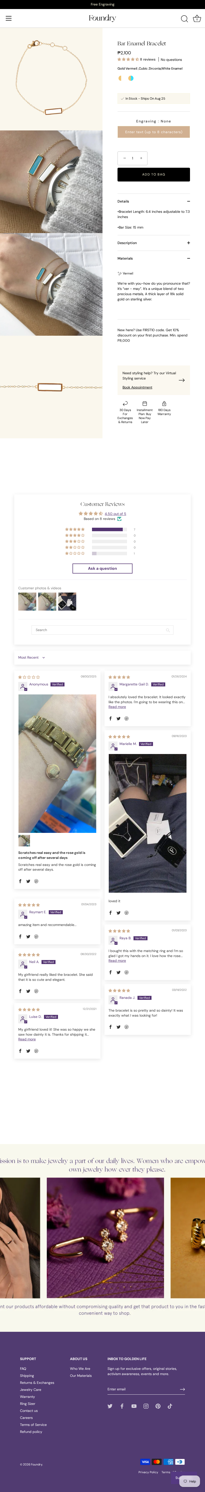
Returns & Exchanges (37, 1382)
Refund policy (31, 1431)
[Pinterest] (158, 1406)
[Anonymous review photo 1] (57, 763)
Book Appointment (137, 387)
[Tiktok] (170, 1406)
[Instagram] (146, 1406)
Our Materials (81, 1375)
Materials (125, 258)
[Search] (184, 19)
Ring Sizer (27, 1403)
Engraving (153, 121)
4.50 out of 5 (115, 513)
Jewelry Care (30, 1389)
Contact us (29, 1410)
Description (127, 243)
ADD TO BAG (154, 174)
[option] (102, 4)
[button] (129, 59)
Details (123, 201)
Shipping (27, 1375)
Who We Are (80, 1368)
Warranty (27, 1396)
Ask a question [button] (102, 568)
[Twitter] (110, 1406)
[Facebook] (122, 1406)
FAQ (23, 1368)
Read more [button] (117, 706)
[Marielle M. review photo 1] (147, 823)
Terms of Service (33, 1424)
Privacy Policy (148, 1472)
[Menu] (8, 18)
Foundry (36, 1464)
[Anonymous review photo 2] (24, 841)
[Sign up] (182, 1389)
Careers (26, 1417)
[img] (29, 677)
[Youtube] (134, 1406)
